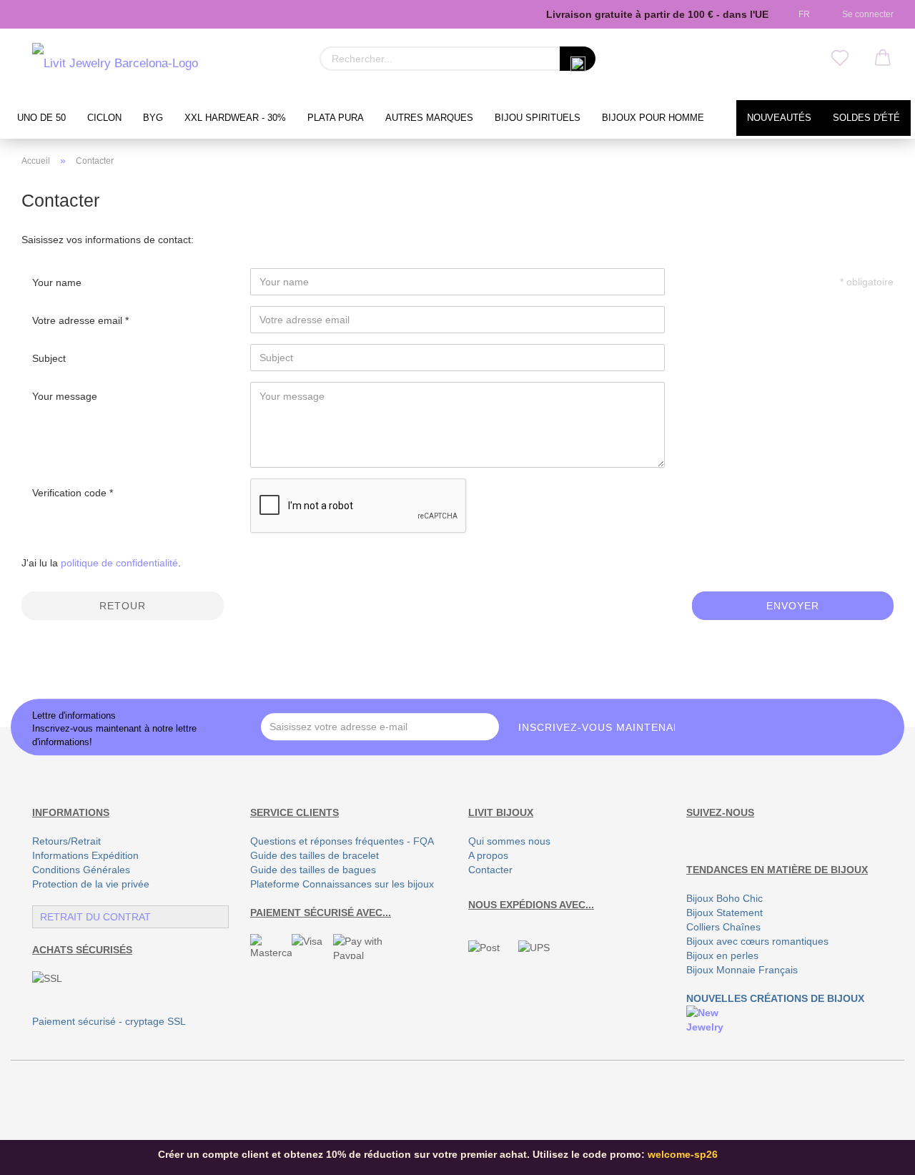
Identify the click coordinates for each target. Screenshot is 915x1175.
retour (122, 605)
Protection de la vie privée (90, 884)
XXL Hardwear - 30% (235, 118)
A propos (488, 855)
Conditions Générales (81, 869)
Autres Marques (429, 118)
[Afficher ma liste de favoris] (839, 59)
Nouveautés (779, 118)
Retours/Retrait (66, 841)
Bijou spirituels (537, 118)
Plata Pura (335, 118)
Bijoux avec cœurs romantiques (757, 941)
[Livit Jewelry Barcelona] (115, 64)
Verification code (70, 492)
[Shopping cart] (882, 59)
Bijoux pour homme (653, 118)
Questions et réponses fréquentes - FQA (342, 841)
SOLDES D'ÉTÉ (866, 118)
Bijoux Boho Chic (724, 898)
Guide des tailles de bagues (313, 869)
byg (153, 118)
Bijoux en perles (722, 955)
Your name (56, 282)
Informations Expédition (85, 855)
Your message (64, 396)
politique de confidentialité (119, 563)
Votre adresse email (78, 320)
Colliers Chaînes (723, 927)
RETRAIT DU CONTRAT (95, 917)
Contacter (490, 869)
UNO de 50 (41, 118)
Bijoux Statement (724, 912)
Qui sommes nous (509, 841)
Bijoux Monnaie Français (742, 969)
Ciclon (104, 118)
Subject (49, 358)
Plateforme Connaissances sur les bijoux (342, 884)
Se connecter (866, 14)
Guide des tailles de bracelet (314, 855)
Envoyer (792, 605)
